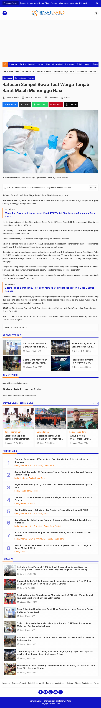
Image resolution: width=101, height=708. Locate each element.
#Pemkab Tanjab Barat (64, 71)
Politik (79, 64)
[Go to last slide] (93, 403)
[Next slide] (97, 403)
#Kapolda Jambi (44, 71)
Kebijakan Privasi (19, 683)
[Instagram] (45, 692)
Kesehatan (8, 78)
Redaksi (70, 683)
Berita (23, 64)
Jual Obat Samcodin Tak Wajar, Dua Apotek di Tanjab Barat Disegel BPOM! (51, 510)
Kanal (40, 64)
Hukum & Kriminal (54, 64)
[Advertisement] (50, 39)
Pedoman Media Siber (55, 683)
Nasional (13, 64)
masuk (16, 395)
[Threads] (50, 692)
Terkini (31, 78)
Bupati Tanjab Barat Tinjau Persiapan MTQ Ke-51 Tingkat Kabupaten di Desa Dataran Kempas (50, 289)
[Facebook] (40, 692)
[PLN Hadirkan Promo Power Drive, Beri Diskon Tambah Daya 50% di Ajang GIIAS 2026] (60, 363)
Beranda (6, 683)
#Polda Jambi (28, 71)
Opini (87, 64)
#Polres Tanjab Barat (86, 71)
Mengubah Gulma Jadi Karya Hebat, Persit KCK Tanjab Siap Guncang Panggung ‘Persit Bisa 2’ (50, 215)
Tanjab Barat (20, 78)
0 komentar (53, 97)
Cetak (67, 97)
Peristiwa (69, 64)
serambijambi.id (9, 225)
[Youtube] (55, 692)
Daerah (31, 64)
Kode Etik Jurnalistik (36, 683)
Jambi (7, 432)
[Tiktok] (60, 692)
